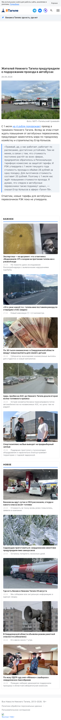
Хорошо (54, 3)
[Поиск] (51, 10)
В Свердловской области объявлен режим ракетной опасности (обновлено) (29, 635)
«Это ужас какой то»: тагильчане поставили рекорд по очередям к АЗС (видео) (30, 308)
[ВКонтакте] (40, 10)
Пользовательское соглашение (16, 710)
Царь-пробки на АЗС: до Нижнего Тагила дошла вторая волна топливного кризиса (30, 397)
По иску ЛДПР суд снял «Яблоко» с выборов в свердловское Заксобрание (26, 678)
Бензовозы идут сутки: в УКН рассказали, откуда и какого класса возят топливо (28, 503)
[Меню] (58, 10)
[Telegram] (34, 10)
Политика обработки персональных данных (22, 706)
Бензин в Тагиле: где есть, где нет (21, 17)
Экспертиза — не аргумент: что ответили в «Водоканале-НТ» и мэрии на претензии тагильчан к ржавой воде (28, 259)
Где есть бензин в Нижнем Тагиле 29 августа (25, 591)
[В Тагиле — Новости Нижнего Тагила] (15, 10)
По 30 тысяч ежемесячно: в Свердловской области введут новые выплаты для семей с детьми (28, 351)
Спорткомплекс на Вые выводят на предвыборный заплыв (28, 445)
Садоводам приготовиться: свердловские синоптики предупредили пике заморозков (29, 549)
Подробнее (14, 4)
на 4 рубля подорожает (27, 126)
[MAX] (45, 10)
